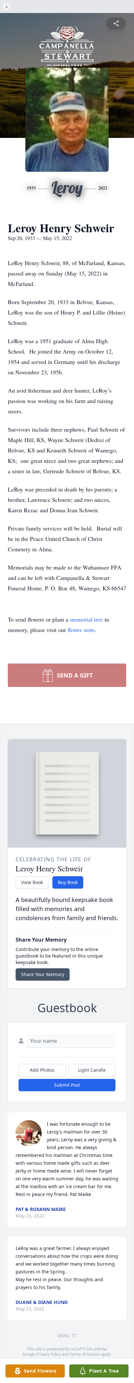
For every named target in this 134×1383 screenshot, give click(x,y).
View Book (32, 882)
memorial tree (86, 619)
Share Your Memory (42, 974)
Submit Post (67, 1085)
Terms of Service (85, 1354)
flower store (81, 630)
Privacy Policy (48, 1354)
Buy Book (68, 882)
